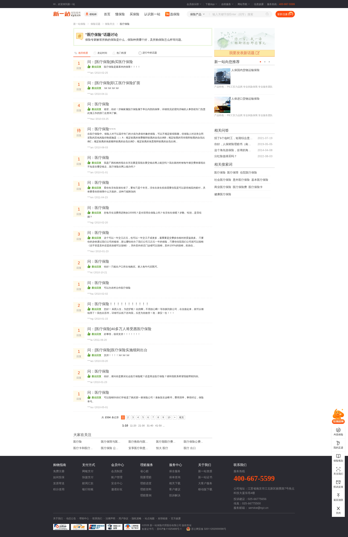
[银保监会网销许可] (132, 527)
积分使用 (58, 489)
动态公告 (71, 518)
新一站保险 (79, 24)
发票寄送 (58, 483)
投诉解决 (174, 495)
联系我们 (97, 518)
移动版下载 (205, 489)
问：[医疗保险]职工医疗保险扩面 (113, 83)
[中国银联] (97, 527)
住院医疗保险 (248, 172)
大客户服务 (205, 483)
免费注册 (58, 471)
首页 (107, 14)
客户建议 (174, 489)
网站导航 (242, 4)
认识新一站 (152, 14)
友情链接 (163, 518)
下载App (210, 4)
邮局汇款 (87, 483)
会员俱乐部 (193, 4)
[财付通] (79, 527)
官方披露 (176, 518)
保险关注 (110, 24)
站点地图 (149, 518)
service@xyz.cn (258, 508)
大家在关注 (82, 435)
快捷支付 (87, 477)
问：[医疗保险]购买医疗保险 (110, 62)
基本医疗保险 (259, 179)
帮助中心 (84, 518)
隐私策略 (136, 518)
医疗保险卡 (256, 187)
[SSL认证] (61, 527)
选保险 (175, 14)
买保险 (134, 14)
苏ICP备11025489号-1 (169, 528)
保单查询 (174, 477)
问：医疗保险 (98, 104)
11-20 (133, 425)
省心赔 (144, 471)
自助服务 (226, 4)
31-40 (150, 425)
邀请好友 (116, 489)
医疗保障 (232, 172)
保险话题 (95, 24)
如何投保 (58, 477)
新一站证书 (205, 477)
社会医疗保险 (222, 179)
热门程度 (121, 53)
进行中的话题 (149, 52)
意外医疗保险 (241, 179)
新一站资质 (205, 471)
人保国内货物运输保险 (245, 70)
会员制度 (116, 471)
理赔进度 (145, 483)
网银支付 (87, 471)
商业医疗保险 (222, 187)
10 (169, 417)
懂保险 (120, 14)
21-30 (141, 425)
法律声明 (110, 518)
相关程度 (83, 53)
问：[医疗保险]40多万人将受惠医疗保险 (119, 329)
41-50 (158, 425)
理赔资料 (145, 489)
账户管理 (116, 477)
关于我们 (58, 518)
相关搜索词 (223, 164)
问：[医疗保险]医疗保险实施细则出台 (117, 350)
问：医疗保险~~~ (101, 129)
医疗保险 (220, 172)
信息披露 (259, 4)
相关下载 (174, 483)
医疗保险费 (240, 187)
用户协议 (123, 518)
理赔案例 (145, 495)
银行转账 (87, 489)
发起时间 (102, 53)
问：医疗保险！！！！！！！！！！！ (118, 304)
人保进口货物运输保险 (245, 98)
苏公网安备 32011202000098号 (208, 528)
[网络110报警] (114, 527)
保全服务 (174, 471)
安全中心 (116, 483)
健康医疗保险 (222, 194)
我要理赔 (145, 477)
